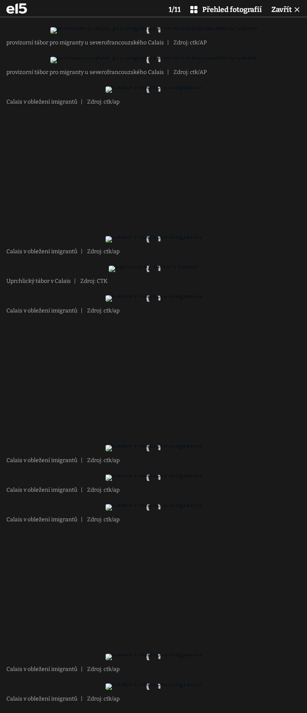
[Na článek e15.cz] (16, 8)
